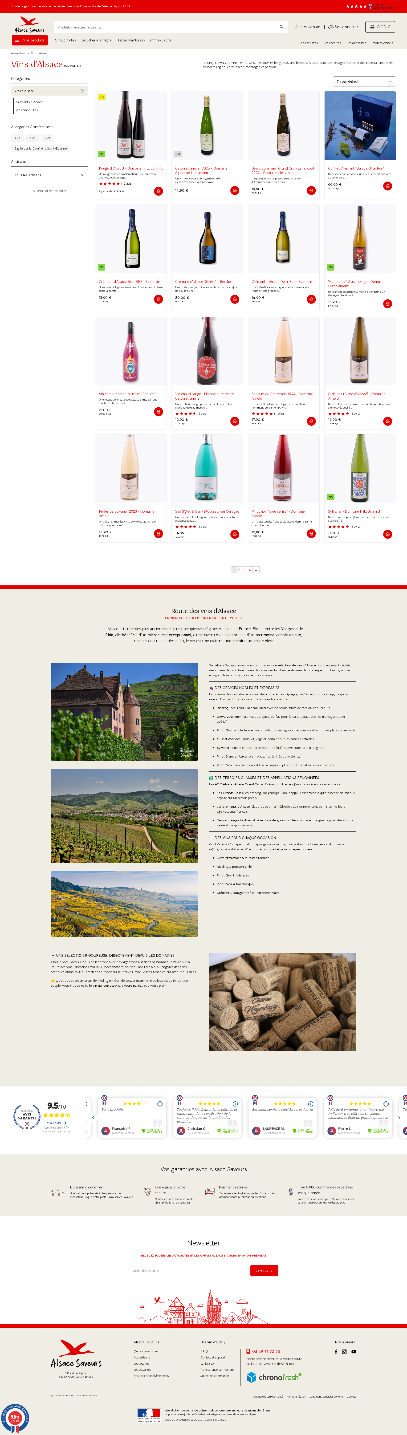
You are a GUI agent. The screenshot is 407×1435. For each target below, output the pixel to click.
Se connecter (346, 26)
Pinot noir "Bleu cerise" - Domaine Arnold (278, 514)
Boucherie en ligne (97, 40)
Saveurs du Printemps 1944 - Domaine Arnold (282, 396)
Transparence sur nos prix (217, 1370)
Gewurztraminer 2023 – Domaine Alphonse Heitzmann (201, 171)
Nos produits (32, 40)
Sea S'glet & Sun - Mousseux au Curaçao (207, 512)
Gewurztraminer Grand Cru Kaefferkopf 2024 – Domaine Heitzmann (283, 171)
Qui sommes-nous (146, 1351)
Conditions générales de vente (326, 1396)
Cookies (351, 1396)
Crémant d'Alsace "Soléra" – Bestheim (205, 282)
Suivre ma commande (214, 1376)
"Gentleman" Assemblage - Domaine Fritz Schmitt (356, 284)
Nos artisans (142, 1357)
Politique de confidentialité (267, 1396)
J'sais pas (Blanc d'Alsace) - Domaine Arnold (356, 396)
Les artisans (309, 43)
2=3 (17, 138)
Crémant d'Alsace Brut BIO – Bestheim (129, 282)
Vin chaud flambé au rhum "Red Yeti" (128, 394)
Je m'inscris (264, 1270)
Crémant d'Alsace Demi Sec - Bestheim (282, 282)
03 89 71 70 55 (266, 1351)
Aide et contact (308, 26)
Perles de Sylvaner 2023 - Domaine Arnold (126, 514)
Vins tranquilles (27, 110)
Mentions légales (295, 1396)
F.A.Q (204, 1351)
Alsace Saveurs (20, 53)
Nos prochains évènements (151, 1376)
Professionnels (382, 43)
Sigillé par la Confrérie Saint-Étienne (41, 148)
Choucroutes (65, 40)
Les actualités (356, 43)
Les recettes (332, 43)
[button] (158, 191)
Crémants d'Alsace (29, 102)
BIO (32, 138)
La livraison (207, 1364)
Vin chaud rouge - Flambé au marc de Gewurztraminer (205, 396)
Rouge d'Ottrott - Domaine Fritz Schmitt (131, 168)
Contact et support (212, 1357)
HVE (48, 138)
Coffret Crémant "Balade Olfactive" (356, 168)
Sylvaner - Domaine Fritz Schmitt (354, 512)
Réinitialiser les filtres (51, 191)
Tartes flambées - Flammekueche (144, 40)
